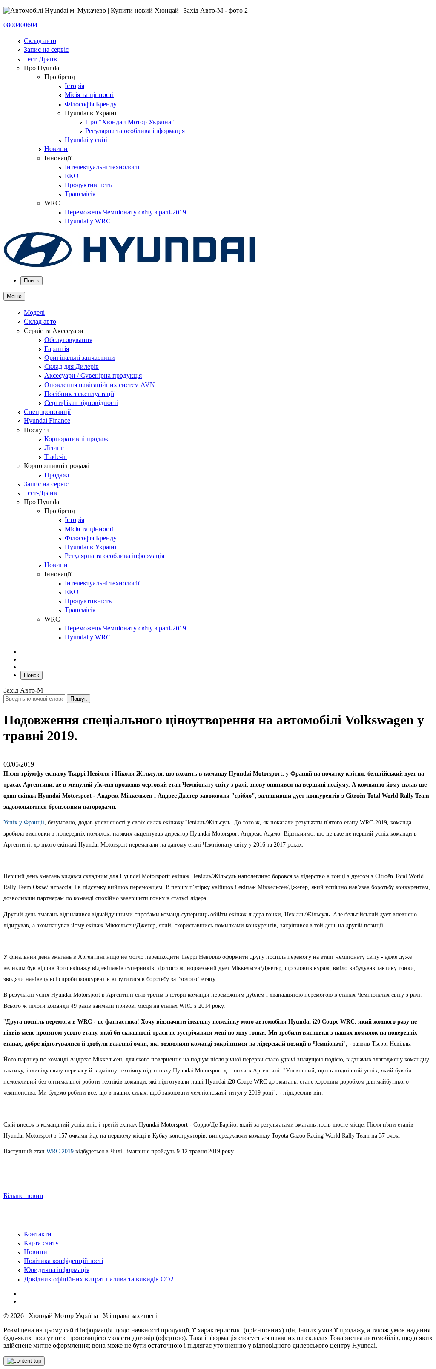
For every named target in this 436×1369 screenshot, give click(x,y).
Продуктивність (88, 184)
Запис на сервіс (46, 49)
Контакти (38, 1234)
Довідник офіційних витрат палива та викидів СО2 (99, 1279)
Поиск (31, 280)
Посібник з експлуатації (79, 393)
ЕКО (72, 176)
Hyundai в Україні (90, 546)
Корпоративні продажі (77, 438)
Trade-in (55, 456)
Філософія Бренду (91, 104)
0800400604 (20, 25)
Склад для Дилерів (71, 366)
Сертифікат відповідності (81, 402)
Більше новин (23, 1195)
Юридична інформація (56, 1269)
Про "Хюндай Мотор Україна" (129, 121)
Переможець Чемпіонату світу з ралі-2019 (125, 212)
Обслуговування (68, 339)
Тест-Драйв (40, 59)
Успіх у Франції (23, 822)
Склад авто (40, 40)
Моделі (34, 312)
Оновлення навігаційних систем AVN (99, 384)
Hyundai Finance (47, 420)
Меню (14, 296)
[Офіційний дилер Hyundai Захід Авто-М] (129, 265)
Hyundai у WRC (88, 221)
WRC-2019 (60, 1151)
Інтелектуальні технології (102, 167)
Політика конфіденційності (63, 1260)
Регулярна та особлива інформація (135, 130)
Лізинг (54, 447)
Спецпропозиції (47, 411)
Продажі (56, 475)
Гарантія (56, 348)
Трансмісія (80, 193)
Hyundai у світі (86, 139)
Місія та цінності (89, 94)
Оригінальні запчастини (79, 357)
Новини (56, 148)
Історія (74, 85)
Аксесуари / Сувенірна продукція (93, 375)
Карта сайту (41, 1242)
